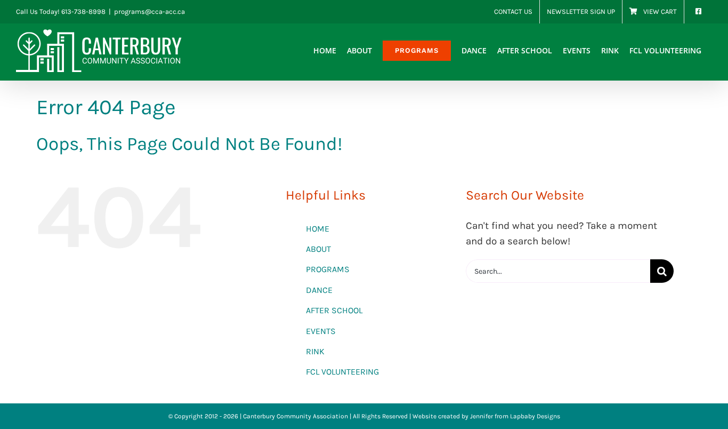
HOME (317, 229)
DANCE (319, 290)
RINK (315, 351)
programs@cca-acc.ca (149, 11)
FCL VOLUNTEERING (342, 372)
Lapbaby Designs (535, 416)
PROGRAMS (328, 269)
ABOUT (318, 249)
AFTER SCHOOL (334, 310)
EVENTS (321, 331)
